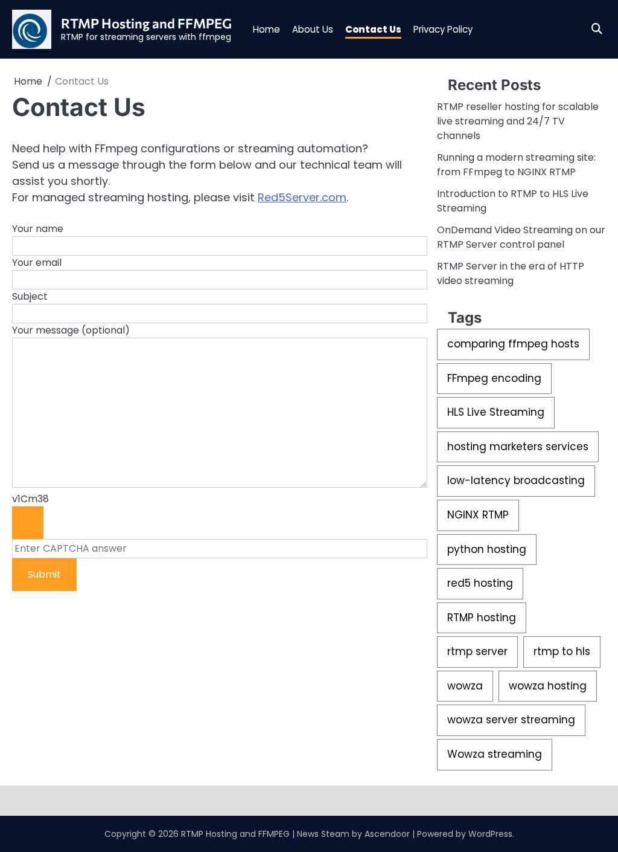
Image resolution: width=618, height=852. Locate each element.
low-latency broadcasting (516, 480)
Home (266, 29)
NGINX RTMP (478, 515)
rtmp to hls (562, 651)
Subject (30, 296)
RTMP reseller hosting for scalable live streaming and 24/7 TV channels (518, 121)
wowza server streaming (511, 719)
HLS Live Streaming (495, 412)
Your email (37, 262)
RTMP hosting (481, 617)
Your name (37, 229)
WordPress (490, 834)
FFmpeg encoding (494, 378)
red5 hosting (480, 583)
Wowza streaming (494, 754)
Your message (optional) (71, 330)
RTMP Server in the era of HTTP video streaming (510, 273)
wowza (465, 686)
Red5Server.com (302, 197)
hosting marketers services (517, 446)
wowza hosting (548, 686)
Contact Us (373, 29)
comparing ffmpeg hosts (513, 344)
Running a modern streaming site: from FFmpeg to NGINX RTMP (516, 164)
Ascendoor (387, 834)
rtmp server (477, 651)
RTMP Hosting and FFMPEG (146, 23)
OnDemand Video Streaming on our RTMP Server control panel (521, 237)
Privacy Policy (443, 29)
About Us (312, 29)
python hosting (486, 549)
